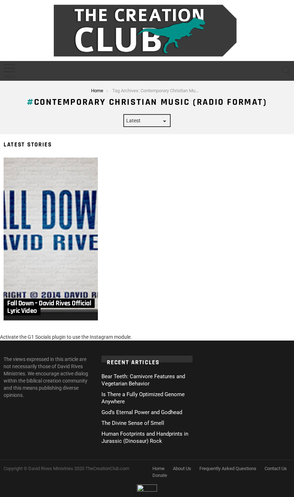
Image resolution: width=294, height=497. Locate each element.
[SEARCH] (286, 71)
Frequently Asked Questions (227, 468)
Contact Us (276, 468)
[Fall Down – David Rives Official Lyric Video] (51, 239)
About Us (182, 468)
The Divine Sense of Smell (132, 423)
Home (158, 468)
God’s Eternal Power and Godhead (141, 412)
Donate (159, 475)
